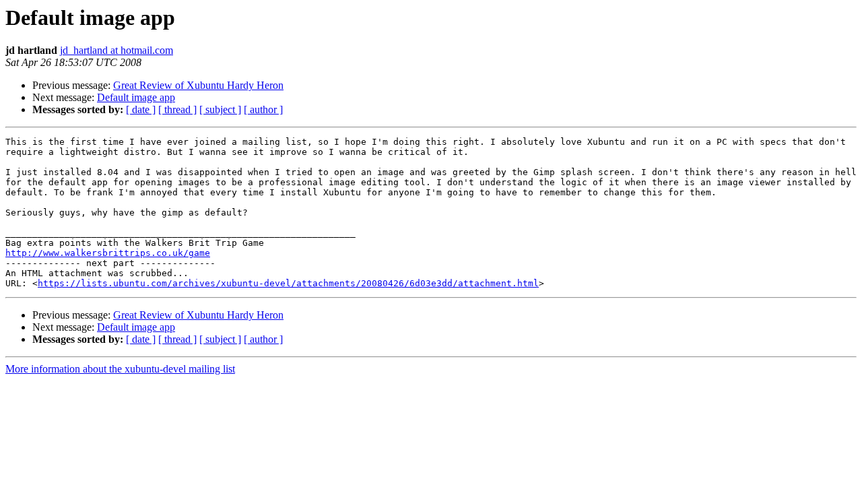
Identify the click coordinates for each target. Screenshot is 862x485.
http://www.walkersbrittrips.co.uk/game (107, 253)
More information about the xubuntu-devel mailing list (120, 369)
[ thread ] (177, 109)
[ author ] (263, 109)
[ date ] (141, 109)
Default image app (136, 97)
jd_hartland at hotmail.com (116, 50)
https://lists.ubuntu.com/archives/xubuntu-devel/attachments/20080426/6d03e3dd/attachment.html (288, 283)
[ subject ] (220, 109)
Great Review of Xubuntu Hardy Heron (198, 85)
